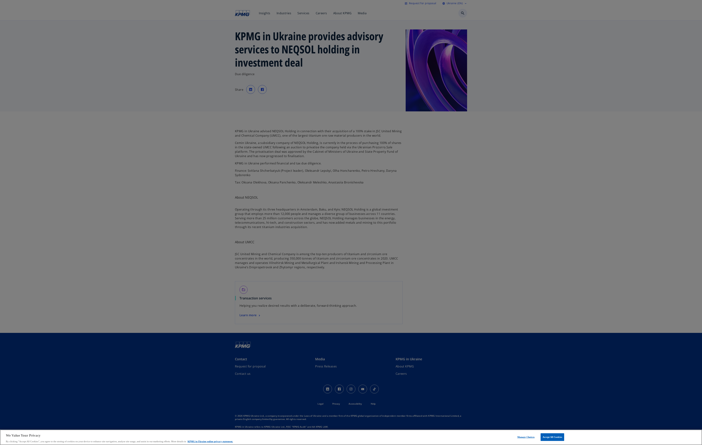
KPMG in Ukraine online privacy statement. (210, 441)
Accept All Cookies (552, 436)
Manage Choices (526, 436)
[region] (351, 437)
